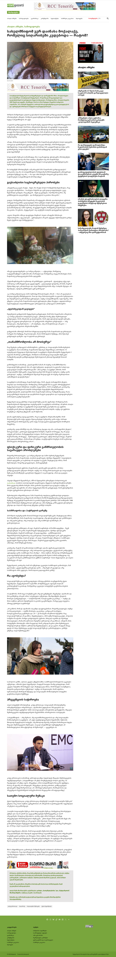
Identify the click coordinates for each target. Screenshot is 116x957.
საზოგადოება (24, 18)
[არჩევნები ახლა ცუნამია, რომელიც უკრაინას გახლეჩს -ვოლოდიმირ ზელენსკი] (93, 107)
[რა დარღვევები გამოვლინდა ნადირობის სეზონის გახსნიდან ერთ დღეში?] (93, 134)
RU (100, 18)
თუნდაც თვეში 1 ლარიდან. (31, 893)
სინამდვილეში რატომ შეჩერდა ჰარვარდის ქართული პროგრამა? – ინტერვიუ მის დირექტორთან (93, 230)
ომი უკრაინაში (38, 935)
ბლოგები (79, 18)
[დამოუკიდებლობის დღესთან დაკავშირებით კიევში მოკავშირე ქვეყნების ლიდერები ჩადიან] (93, 161)
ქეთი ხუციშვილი (47, 906)
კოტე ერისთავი (12, 906)
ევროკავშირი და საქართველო (43, 940)
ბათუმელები (92, 18)
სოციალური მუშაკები (33, 906)
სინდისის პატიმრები (40, 930)
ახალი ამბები (12, 18)
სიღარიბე (22, 906)
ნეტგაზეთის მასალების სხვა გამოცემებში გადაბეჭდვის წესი (91, 954)
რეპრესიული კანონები (40, 937)
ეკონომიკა (34, 18)
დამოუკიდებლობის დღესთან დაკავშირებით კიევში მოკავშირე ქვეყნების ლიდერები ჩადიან (93, 174)
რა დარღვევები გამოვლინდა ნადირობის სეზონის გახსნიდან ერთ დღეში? (92, 147)
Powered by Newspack (23, 954)
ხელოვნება (55, 18)
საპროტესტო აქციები (40, 933)
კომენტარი (45, 18)
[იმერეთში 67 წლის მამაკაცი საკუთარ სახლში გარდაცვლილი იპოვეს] (93, 80)
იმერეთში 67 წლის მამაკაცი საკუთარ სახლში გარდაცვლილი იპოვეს (93, 93)
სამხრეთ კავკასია (67, 18)
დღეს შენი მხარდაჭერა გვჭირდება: (23, 890)
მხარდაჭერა (13, 12)
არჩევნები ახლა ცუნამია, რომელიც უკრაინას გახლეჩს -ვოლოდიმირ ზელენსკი (91, 120)
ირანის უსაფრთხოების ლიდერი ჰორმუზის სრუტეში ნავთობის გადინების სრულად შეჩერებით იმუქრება (93, 202)
